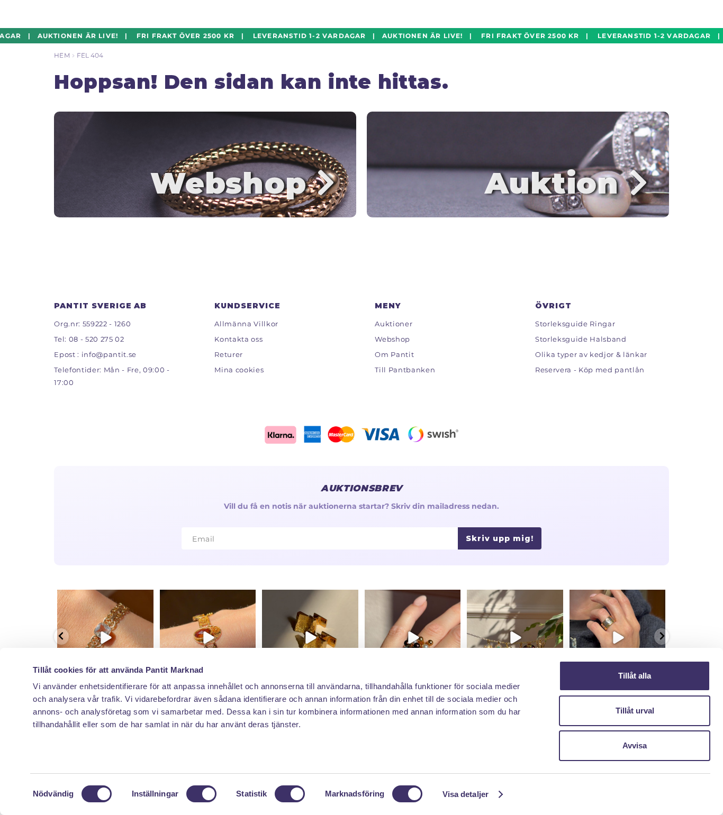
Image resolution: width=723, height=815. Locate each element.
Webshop (392, 339)
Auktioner (393, 323)
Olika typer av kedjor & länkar (591, 354)
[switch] (201, 793)
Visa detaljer (465, 794)
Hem (61, 55)
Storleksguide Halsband (581, 339)
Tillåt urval (635, 710)
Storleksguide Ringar (575, 323)
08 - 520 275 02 (96, 339)
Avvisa (634, 745)
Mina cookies (239, 369)
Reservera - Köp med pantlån (590, 369)
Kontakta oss (238, 339)
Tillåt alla (634, 675)
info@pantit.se (109, 354)
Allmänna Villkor (246, 323)
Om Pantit (394, 354)
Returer (228, 354)
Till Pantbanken (405, 369)
